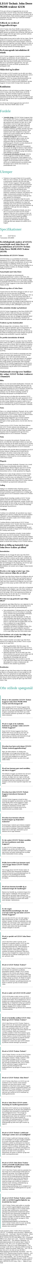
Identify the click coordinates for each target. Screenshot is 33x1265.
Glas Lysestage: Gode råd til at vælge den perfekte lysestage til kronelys (16, 1246)
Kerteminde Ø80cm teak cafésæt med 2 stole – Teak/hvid (16, 1238)
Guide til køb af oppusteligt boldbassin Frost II (16, 1258)
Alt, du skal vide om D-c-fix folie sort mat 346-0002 (16, 1249)
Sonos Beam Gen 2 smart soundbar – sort (15, 1255)
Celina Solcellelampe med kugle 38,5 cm (11, 1255)
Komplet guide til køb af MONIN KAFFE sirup (16, 1260)
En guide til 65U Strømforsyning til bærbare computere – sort (16, 1252)
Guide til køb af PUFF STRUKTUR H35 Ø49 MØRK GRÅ (15, 1236)
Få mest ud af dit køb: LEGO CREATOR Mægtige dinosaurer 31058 (14, 1257)
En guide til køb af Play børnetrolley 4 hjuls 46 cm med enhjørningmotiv (14, 1244)
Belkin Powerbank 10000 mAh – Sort (16, 1248)
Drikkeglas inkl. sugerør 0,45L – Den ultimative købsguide (16, 1239)
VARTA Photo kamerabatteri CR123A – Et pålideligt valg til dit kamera (15, 1231)
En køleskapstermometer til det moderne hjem (14, 1241)
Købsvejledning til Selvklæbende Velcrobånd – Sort (14, 1251)
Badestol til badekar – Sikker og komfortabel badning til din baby (16, 1234)
